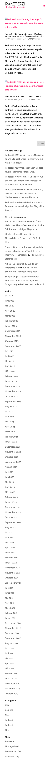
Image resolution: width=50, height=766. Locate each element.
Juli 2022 (9, 532)
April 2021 (9, 603)
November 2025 (13, 336)
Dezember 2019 (12, 684)
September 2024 (13, 402)
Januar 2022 (11, 563)
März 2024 (10, 432)
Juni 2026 (9, 301)
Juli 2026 (9, 296)
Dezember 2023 (12, 447)
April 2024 (10, 427)
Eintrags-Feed (12, 746)
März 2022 (10, 553)
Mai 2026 (9, 306)
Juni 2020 (9, 653)
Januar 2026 (11, 326)
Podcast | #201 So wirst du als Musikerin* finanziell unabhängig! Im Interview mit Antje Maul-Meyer (24, 159)
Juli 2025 (9, 351)
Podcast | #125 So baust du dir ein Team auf (24, 96)
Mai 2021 (9, 598)
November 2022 (13, 512)
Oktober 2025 (11, 341)
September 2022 (13, 522)
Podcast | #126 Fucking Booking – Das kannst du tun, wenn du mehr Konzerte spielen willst (24, 35)
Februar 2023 (11, 497)
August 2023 (11, 467)
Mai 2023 (9, 482)
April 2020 (10, 663)
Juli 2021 (9, 588)
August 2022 (11, 527)
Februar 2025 (11, 376)
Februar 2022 (11, 558)
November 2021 (12, 573)
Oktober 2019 (11, 694)
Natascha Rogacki (15, 39)
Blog (7, 705)
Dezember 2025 (12, 331)
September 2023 (13, 462)
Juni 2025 (9, 356)
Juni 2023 (9, 477)
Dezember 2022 (12, 507)
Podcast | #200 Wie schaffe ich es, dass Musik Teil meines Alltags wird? (24, 170)
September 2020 (13, 638)
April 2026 (10, 311)
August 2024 (11, 407)
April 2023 (10, 487)
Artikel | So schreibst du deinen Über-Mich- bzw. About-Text (23, 223)
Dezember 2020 (13, 623)
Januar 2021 (10, 618)
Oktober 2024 (12, 396)
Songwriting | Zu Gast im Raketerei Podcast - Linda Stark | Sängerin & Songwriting (22, 280)
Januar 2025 (11, 381)
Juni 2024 (9, 417)
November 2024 (13, 391)
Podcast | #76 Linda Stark (32, 284)
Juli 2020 (9, 648)
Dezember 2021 (12, 568)
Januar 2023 (11, 502)
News (8, 715)
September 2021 (13, 583)
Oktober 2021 (11, 578)
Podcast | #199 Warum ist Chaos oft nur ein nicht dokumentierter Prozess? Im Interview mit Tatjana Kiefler (24, 181)
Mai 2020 (9, 658)
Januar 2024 (11, 442)
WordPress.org (12, 756)
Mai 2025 (9, 361)
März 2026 (10, 316)
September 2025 (13, 346)
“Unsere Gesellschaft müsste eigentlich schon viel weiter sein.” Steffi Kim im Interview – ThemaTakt (24, 251)
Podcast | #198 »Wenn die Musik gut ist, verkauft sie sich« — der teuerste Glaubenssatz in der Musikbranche (24, 193)
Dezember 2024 (13, 386)
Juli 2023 (9, 472)
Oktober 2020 (12, 633)
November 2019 (12, 689)
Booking (9, 710)
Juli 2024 (9, 412)
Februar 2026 (11, 321)
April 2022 (10, 548)
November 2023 (13, 452)
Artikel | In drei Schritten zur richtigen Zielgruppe (24, 227)
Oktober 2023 (11, 457)
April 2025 (10, 366)
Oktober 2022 (11, 517)
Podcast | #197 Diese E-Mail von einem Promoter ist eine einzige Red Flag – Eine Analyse (24, 206)
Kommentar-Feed (13, 751)
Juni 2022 (9, 538)
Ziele (7, 730)
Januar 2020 (11, 679)
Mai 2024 (9, 422)
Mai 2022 (9, 543)
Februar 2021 (11, 613)
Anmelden (10, 741)
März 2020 (10, 668)
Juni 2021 (9, 593)
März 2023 (10, 492)
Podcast (37, 39)
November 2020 (13, 628)
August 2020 (11, 643)
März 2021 (10, 608)
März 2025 (10, 371)
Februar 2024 (11, 437)
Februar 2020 (11, 674)
